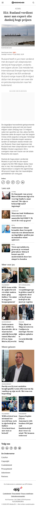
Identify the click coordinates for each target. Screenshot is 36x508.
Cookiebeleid (7, 493)
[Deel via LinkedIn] (22, 182)
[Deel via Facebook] (13, 182)
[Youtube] (19, 448)
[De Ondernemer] (18, 3)
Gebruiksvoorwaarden (18, 496)
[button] (27, 493)
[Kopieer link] (3, 182)
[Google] (2, 448)
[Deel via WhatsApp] (8, 182)
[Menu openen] (2, 2)
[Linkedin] (7, 448)
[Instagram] (15, 448)
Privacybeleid (16, 493)
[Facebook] (11, 448)
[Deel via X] (18, 182)
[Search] (33, 2)
